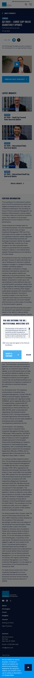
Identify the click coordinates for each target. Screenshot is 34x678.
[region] (17, 333)
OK (28, 667)
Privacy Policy (9, 675)
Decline (28, 355)
